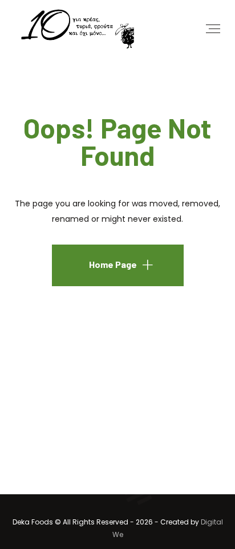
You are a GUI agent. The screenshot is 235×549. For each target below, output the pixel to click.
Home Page (113, 264)
